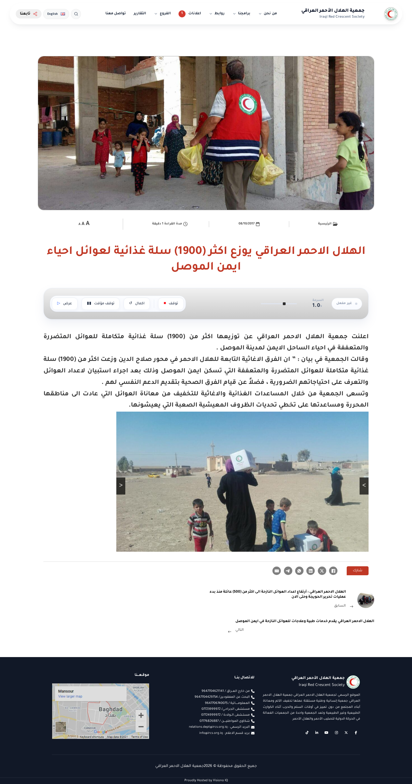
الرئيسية (325, 224)
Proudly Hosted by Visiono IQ (206, 780)
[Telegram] (288, 571)
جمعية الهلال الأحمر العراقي (333, 10)
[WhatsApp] (299, 571)
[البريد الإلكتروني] (276, 571)
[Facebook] (333, 571)
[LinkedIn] (310, 571)
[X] (322, 571)
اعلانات (194, 14)
